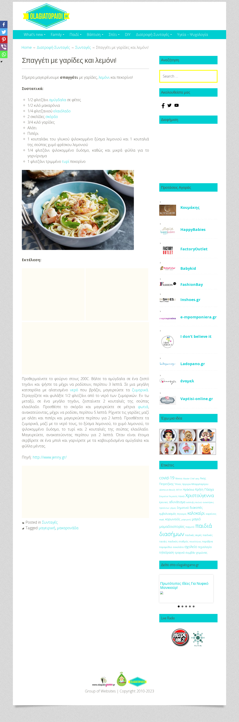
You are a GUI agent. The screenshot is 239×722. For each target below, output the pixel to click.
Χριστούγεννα (199, 495)
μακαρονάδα (67, 527)
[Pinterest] (3, 39)
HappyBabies (193, 229)
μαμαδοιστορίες (172, 526)
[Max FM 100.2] (180, 645)
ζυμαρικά (140, 389)
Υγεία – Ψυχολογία (192, 34)
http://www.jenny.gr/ (50, 457)
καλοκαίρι (196, 513)
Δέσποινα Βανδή (167, 489)
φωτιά (143, 406)
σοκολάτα (178, 547)
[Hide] (1, 61)
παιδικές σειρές (193, 535)
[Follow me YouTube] (176, 107)
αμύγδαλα (57, 99)
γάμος (173, 507)
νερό (74, 389)
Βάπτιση (94, 34)
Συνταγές (50, 522)
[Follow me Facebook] (162, 107)
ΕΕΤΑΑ (179, 489)
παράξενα (207, 541)
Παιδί (74, 34)
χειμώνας (201, 552)
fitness (178, 478)
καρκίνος (211, 513)
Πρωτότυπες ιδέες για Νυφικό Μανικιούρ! (184, 585)
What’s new (33, 34)
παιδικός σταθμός (178, 541)
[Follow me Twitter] (169, 107)
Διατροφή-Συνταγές (152, 34)
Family (56, 34)
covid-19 (166, 477)
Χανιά (181, 496)
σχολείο (190, 546)
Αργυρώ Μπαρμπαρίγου (195, 484)
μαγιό (196, 519)
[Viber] (3, 47)
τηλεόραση (166, 552)
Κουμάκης (190, 207)
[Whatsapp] (3, 54)
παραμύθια (165, 547)
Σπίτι (113, 34)
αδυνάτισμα (177, 502)
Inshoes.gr (190, 299)
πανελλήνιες (195, 541)
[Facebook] (3, 24)
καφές (161, 519)
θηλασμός (182, 513)
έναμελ (187, 380)
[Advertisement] (53, 294)
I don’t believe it (196, 336)
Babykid (188, 268)
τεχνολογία (205, 547)
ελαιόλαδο (62, 110)
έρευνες (163, 502)
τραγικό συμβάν (185, 552)
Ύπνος (178, 484)
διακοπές (196, 507)
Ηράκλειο (188, 489)
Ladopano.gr (192, 363)
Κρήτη (199, 489)
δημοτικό (183, 507)
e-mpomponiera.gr (198, 316)
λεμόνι (104, 77)
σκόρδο (52, 116)
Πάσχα (209, 489)
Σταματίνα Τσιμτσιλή (168, 496)
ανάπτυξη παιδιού (194, 502)
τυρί (65, 161)
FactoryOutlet (194, 248)
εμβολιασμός (167, 513)
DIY (128, 34)
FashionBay (191, 284)
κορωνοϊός (172, 519)
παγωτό (190, 527)
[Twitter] (3, 32)
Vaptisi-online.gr (196, 398)
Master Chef (188, 478)
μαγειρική (47, 527)
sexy (197, 478)
